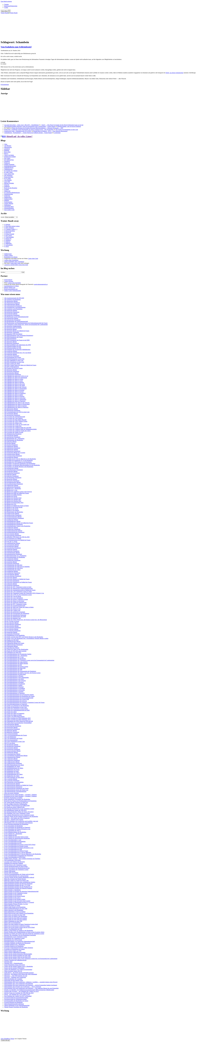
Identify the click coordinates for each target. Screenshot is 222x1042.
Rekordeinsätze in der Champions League (15, 936)
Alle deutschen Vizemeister (11, 332)
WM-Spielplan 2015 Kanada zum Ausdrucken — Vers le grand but (22, 986)
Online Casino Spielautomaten (12, 290)
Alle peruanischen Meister (11, 546)
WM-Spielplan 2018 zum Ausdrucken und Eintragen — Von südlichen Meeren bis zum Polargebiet (31, 988)
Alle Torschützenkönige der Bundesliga (15, 658)
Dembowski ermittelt (10, 156)
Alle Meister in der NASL (11, 509)
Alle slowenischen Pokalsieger (12, 627)
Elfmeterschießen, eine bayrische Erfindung (69, 126)
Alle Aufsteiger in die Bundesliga (13, 309)
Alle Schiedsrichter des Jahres (12, 569)
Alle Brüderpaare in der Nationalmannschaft (16, 316)
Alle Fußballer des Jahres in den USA (14, 384)
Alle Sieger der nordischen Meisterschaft (15, 602)
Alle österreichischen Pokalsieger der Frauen (16, 788)
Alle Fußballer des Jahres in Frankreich (15, 393)
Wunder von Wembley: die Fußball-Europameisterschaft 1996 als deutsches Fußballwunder (29, 990)
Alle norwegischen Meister (11, 534)
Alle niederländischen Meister (12, 521)
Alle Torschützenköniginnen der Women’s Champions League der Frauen (24, 702)
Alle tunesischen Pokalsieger (12, 729)
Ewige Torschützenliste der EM (12, 843)
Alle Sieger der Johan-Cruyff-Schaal (14, 601)
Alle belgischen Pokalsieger (11, 312)
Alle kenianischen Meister (11, 468)
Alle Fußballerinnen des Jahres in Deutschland (17, 404)
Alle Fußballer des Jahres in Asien (13, 380)
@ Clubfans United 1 (10, 229)
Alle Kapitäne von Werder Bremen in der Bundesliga (18, 466)
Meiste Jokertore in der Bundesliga (13, 910)
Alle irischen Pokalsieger (11, 445)
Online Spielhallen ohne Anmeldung (14, 261)
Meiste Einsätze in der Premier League (14, 899)
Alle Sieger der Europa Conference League (16, 599)
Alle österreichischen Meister (12, 783)
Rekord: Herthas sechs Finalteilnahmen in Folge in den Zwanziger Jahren (24, 932)
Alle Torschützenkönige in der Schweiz (15, 680)
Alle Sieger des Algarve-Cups (12, 608)
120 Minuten (7, 145)
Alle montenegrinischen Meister (13, 516)
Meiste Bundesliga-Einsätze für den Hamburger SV (18, 886)
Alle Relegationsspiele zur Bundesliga (14, 557)
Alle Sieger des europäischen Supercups (15, 615)
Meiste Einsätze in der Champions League (15, 893)
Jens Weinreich (8, 175)
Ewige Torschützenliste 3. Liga (12, 840)
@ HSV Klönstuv (9, 227)
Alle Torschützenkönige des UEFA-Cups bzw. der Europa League (22, 673)
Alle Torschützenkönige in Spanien (13, 691)
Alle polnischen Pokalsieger (11, 551)
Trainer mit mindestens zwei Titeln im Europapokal (18, 969)
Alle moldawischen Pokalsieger (12, 515)
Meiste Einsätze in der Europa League (14, 896)
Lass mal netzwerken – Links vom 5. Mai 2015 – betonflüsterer (21, 125)
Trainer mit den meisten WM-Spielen (14, 968)
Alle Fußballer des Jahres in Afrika (13, 379)
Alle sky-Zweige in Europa (11, 621)
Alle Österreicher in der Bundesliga (14, 782)
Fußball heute (8, 254)
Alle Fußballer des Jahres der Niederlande (15, 377)
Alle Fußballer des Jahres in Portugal (14, 396)
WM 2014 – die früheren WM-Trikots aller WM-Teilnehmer (20, 974)
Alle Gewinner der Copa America (13, 418)
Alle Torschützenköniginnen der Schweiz (15, 701)
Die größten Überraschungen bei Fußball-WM (16, 805)
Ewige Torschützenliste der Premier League (16, 846)
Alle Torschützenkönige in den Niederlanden (16, 677)
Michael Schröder (9, 183)
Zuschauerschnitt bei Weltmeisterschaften (15, 999)
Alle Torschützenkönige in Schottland (14, 688)
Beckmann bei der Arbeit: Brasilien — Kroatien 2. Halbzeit (20, 796)
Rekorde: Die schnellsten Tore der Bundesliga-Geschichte (20, 935)
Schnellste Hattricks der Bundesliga (14, 946)
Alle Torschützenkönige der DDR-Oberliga (16, 663)
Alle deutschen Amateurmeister (12, 326)
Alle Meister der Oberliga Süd (12, 499)
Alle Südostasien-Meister (11, 646)
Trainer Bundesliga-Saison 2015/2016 (14, 965)
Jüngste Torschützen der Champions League (16, 869)
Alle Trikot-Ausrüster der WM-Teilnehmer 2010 (17, 718)
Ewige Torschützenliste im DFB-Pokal (14, 857)
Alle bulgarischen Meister (11, 318)
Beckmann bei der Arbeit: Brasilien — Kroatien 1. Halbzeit (20, 794)
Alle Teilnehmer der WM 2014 (12, 652)
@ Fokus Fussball (9, 234)
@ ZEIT (6, 246)
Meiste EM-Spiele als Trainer (12, 905)
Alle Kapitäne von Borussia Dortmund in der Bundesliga (19, 463)
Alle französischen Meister (11, 373)
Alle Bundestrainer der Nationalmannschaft (16, 321)
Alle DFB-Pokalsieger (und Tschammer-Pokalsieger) (18, 335)
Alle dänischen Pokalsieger (11, 343)
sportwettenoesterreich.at (41, 284)
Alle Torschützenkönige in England (14, 682)
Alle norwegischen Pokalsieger (12, 535)
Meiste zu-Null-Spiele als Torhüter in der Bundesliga (18, 930)
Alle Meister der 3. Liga (10, 490)
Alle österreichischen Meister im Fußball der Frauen (18, 785)
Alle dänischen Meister (10, 341)
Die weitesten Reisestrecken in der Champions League (19, 815)
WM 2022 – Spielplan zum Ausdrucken (15, 977)
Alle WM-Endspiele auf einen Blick (14, 777)
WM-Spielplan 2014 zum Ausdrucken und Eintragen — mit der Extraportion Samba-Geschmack (30, 985)
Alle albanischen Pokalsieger (12, 302)
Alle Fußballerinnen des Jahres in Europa (15, 405)
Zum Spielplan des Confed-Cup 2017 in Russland (17, 996)
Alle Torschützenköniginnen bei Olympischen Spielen (19, 694)
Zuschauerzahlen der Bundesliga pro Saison (16, 1000)
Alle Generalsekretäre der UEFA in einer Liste (16, 412)
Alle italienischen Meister (11, 449)
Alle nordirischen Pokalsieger (12, 529)
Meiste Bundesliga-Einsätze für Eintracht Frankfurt (18, 888)
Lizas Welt (7, 181)
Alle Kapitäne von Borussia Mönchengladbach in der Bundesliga (22, 465)
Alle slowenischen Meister (11, 626)
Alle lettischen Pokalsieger (11, 476)
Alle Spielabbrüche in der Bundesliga (14, 635)
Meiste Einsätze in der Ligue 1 (12, 897)
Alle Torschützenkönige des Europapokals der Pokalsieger (20, 671)
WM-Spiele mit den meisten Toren (13, 980)
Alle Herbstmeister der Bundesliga (13, 440)
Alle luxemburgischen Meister (12, 482)
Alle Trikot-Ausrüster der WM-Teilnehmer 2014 (17, 719)
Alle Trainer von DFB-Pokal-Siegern (14, 716)
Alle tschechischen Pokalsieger (12, 726)
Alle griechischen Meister (11, 435)
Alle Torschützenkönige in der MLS (14, 679)
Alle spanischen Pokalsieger (12, 633)
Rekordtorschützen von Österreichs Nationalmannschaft (19, 941)
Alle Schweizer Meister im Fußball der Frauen (16, 579)
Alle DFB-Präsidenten (10, 338)
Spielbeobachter (8, 194)
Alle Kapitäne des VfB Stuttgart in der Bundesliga (18, 462)
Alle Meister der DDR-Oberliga (13, 494)
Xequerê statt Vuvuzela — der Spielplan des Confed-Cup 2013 (21, 991)
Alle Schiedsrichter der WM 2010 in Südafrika (17, 566)
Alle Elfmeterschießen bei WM (12, 348)
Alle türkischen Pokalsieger (11, 732)
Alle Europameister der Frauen (12, 357)
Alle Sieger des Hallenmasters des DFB (15, 616)
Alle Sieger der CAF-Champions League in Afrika (18, 591)
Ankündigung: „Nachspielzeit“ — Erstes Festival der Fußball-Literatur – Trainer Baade (28, 132)
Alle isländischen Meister (11, 446)
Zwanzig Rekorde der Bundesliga (13, 1002)
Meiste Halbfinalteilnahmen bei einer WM (15, 908)
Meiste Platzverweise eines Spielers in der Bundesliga (18, 913)
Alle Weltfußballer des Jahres (12, 766)
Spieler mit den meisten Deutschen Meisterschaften (18, 954)
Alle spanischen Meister (10, 632)
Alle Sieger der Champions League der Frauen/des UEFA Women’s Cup (24, 593)
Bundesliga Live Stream (10, 257)
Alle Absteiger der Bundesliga (12, 299)
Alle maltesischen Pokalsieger (12, 487)
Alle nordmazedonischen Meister (13, 530)
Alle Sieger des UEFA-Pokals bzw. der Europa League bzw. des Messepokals (25, 619)
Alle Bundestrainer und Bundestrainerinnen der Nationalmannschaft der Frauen (26, 323)
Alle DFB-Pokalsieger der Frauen (13, 337)
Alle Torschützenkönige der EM (13, 665)
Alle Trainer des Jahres (10, 712)
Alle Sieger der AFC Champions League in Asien (17, 587)
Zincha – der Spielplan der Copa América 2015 (17, 994)
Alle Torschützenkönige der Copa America (16, 662)
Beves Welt (7, 152)
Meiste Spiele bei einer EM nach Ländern (15, 918)
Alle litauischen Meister (10, 479)
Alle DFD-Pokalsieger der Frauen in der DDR (17, 340)
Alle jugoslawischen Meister (12, 454)
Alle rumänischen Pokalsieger (12, 560)
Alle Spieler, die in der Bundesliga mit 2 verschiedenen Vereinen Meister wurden (26, 638)
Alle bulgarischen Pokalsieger (12, 320)
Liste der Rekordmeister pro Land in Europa (16, 876)
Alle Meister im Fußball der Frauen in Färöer (16, 505)
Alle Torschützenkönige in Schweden (14, 690)
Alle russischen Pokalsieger (11, 563)
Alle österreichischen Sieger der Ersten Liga (16, 790)
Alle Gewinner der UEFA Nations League (15, 421)
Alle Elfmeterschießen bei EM (12, 346)
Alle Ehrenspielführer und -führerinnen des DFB (17, 345)
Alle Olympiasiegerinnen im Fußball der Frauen (17, 540)
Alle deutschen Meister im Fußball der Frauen (16, 331)
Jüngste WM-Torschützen (11, 872)
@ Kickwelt (7, 232)
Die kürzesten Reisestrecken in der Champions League (19, 808)
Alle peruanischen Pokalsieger (12, 548)
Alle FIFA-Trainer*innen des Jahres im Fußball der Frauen (20, 365)
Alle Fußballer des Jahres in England (14, 390)
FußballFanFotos (8, 167)
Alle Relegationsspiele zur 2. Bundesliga (15, 555)
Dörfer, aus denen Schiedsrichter (174, 72)
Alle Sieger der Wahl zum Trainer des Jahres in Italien (19, 607)
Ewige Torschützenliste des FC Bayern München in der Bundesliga (22, 854)
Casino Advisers (8, 281)
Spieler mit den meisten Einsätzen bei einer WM (17, 955)
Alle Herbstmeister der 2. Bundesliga (14, 438)
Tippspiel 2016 (8, 961)
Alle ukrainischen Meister (11, 744)
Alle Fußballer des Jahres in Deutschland (15, 388)
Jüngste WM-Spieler (9, 871)
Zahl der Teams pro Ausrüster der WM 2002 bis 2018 (18, 993)
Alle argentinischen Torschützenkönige (14, 307)
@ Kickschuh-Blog (9, 231)
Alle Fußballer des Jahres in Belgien (14, 382)
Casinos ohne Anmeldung (11, 260)
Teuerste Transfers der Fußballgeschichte (15, 960)
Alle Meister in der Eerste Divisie (13, 507)
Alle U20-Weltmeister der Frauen (13, 738)
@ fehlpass (7, 241)
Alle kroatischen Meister (11, 471)
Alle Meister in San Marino (11, 510)
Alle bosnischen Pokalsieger (12, 315)
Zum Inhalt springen (6, 1)
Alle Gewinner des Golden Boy (13, 426)
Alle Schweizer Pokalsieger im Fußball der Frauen (18, 582)
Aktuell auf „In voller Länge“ (19, 136)
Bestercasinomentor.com (11, 289)
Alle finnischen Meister (10, 370)
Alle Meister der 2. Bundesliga (12, 488)
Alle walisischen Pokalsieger (12, 760)
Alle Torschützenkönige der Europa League (16, 666)
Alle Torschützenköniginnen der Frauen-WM (16, 699)
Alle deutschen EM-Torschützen (13, 327)
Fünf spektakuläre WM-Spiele (12, 860)
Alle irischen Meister (10, 443)
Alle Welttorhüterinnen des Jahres (13, 774)
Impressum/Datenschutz (10, 6)
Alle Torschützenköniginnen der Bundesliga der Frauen (19, 696)
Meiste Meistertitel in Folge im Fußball (14, 911)
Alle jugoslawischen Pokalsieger (13, 455)
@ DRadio (7, 224)
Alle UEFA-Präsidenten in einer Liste (14, 741)
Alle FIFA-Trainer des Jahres (12, 363)
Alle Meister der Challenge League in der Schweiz (18, 491)
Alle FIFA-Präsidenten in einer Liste (14, 362)
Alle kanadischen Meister (11, 457)
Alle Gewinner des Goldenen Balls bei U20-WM (17, 427)
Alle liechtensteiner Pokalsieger (12, 477)
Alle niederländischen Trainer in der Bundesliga (17, 526)
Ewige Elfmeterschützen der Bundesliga (15, 832)
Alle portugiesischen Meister (12, 552)
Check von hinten (9, 155)
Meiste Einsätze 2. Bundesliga (12, 890)
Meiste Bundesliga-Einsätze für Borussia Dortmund (18, 883)
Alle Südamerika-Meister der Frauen (14, 643)
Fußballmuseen (8, 169)
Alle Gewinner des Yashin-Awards (13, 432)
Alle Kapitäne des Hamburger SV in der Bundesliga (18, 460)
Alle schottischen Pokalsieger (12, 573)
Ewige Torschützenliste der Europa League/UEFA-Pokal (19, 844)
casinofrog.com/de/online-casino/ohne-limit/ (16, 264)
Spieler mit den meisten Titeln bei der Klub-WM (17, 957)
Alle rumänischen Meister (11, 559)
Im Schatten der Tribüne (10, 170)
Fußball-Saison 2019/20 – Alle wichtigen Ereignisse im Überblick (22, 858)
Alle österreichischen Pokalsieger (13, 787)
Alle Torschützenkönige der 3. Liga (14, 657)
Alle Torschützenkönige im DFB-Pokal (15, 674)
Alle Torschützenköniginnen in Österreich (15, 704)
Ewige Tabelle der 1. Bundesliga (13, 833)
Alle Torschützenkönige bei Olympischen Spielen (17, 654)
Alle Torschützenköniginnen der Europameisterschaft (18, 698)
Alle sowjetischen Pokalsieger (12, 630)
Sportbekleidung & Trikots (11, 286)
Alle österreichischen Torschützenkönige (15, 791)
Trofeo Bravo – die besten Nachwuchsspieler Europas (19, 972)
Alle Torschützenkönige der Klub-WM (14, 668)
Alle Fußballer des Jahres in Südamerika (15, 399)
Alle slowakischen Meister (11, 623)
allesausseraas (8, 147)
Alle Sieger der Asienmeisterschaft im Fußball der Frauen (19, 590)
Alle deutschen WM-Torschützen (13, 334)
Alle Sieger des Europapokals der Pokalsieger (16, 613)
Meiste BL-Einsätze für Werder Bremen (15, 879)
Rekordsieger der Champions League (14, 938)
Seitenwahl (7, 191)
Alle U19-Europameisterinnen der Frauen (15, 735)
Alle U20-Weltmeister (10, 737)
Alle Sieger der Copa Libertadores (13, 598)
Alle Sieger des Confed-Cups (12, 610)
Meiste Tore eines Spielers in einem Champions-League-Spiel (21, 924)
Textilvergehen (8, 202)
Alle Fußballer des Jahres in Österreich (14, 401)
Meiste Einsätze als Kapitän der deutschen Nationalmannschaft (21, 891)
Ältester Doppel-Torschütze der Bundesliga (16, 1007)
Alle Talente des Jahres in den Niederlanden (16, 649)
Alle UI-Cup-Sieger (9, 743)
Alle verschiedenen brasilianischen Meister (15, 755)
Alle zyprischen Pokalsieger (11, 780)
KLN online (7, 178)
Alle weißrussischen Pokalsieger (13, 763)
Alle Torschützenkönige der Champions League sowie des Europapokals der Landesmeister (29, 660)
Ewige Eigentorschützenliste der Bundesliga (16, 824)
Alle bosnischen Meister (10, 313)
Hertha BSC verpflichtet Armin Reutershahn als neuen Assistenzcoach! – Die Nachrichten (28, 129)
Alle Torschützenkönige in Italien (13, 685)
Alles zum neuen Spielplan (11, 793)
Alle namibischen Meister (11, 519)
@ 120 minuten (8, 245)
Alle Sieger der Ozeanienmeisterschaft (14, 605)
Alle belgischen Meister (10, 310)
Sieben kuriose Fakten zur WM (12, 951)
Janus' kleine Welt (9, 174)
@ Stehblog (7, 240)
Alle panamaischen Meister (11, 544)
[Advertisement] (111, 26)
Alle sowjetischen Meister (11, 629)
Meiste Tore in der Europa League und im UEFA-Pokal (19, 927)
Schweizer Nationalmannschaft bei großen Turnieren (18, 947)
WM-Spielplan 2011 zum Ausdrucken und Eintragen (18, 983)
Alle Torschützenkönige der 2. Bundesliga (15, 655)
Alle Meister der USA (10, 504)
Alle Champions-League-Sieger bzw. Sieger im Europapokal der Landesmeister (26, 324)
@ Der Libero (8, 235)
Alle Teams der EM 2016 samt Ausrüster (15, 651)
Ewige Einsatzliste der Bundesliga (13, 826)
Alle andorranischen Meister (12, 304)
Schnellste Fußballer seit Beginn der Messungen (17, 943)
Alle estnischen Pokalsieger (11, 356)
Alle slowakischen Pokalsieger (12, 624)
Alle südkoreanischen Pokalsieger (13, 644)
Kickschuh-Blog (8, 177)
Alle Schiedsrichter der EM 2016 (13, 565)
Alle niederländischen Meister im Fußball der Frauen (18, 523)
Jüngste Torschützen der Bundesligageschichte (17, 868)
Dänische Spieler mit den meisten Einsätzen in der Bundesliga (21, 816)
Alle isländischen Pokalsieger (12, 448)
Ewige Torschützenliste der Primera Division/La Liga (18, 847)
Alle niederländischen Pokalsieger (13, 524)
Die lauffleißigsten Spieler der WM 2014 (15, 810)
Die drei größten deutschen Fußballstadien (15, 804)
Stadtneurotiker (8, 199)
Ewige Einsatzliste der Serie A (12, 830)
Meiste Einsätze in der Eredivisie (13, 894)
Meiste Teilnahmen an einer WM (13, 921)
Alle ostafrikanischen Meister (12, 543)
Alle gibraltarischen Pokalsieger (13, 434)
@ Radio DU (8, 238)
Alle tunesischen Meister (11, 727)
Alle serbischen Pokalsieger (11, 585)
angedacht (7, 149)
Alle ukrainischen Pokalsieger (12, 746)
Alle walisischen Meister (11, 758)
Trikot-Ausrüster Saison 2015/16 (13, 971)
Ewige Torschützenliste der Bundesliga (14, 841)
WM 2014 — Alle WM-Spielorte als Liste (15, 975)
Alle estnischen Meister (10, 354)
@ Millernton (8, 243)
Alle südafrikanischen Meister (12, 641)
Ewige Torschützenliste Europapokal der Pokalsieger (18, 855)
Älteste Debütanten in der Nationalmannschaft (16, 1005)
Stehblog (6, 200)
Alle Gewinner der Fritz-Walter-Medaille (15, 420)
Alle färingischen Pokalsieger (12, 410)
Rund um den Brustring (10, 188)
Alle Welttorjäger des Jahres (11, 776)
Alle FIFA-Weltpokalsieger (11, 366)
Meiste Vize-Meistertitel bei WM (13, 929)
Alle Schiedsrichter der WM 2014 (13, 568)
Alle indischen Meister (10, 441)
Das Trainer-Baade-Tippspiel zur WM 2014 (16, 802)
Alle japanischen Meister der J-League (14, 452)
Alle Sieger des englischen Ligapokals (14, 612)
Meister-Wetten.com (9, 287)
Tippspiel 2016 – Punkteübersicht (13, 963)
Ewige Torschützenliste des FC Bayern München (17, 852)
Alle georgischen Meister (11, 413)
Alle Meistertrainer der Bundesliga (13, 512)
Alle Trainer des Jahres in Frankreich (14, 713)
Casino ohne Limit (33, 258)
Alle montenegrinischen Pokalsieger (14, 518)
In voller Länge (8, 172)
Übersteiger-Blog (9, 206)
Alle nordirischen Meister (11, 527)
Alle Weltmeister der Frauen (12, 769)
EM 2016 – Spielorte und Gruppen (13, 819)
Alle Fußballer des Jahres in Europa (14, 391)
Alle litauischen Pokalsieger (11, 480)
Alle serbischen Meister (10, 584)
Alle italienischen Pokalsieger (12, 451)
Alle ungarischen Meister (11, 747)
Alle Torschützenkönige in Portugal (14, 687)
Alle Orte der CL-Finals (10, 541)
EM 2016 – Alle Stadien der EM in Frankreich (17, 818)
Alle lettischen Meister (10, 474)
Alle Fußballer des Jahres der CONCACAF (16, 376)
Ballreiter (6, 150)
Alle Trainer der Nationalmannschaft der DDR (17, 710)
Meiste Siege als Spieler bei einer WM (14, 915)
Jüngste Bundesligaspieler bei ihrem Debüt (15, 866)
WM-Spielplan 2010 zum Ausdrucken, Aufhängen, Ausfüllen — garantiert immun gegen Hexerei (30, 982)
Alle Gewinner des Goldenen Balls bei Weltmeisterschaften (20, 429)
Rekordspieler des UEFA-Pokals (13, 940)
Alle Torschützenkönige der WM (13, 669)
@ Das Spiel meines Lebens (12, 226)
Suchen (3, 272)
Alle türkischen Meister (10, 730)
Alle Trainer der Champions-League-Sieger (16, 708)
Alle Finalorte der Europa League (13, 368)
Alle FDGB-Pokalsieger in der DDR (14, 359)
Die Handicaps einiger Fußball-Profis (14, 807)
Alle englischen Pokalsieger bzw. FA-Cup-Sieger (17, 352)
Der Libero (7, 158)
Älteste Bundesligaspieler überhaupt (14, 1004)
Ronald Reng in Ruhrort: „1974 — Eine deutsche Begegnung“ (50, 131)
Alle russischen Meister (10, 562)
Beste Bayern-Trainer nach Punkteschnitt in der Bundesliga (20, 801)
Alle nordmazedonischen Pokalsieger (14, 532)
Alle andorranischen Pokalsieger (13, 306)
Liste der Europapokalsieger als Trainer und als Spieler (19, 874)
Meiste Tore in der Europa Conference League (17, 926)
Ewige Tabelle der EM (10, 835)
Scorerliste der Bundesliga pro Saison (14, 949)
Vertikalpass (7, 205)
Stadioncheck (8, 197)
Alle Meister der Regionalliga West (13, 502)
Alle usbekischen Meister (11, 752)
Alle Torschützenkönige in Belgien (13, 676)
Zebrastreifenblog (9, 208)
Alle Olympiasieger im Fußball (12, 538)
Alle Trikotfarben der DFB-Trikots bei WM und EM (18, 721)
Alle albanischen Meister (11, 301)
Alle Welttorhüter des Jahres (12, 772)
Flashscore (7, 163)
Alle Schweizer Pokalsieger (11, 580)
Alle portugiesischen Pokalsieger (13, 554)
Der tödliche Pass (9, 160)
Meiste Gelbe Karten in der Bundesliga (14, 907)
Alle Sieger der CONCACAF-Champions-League (18, 594)
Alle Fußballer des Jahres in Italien (13, 395)
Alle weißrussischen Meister (12, 762)
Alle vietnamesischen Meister (12, 757)
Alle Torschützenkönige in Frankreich (14, 683)
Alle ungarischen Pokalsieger (12, 749)
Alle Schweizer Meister (10, 577)
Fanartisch (7, 161)
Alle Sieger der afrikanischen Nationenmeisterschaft (18, 588)
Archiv (3, 217)
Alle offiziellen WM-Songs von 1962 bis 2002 (17, 537)
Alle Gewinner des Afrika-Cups (13, 423)
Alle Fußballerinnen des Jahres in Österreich (16, 407)
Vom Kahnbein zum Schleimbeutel (16, 47)
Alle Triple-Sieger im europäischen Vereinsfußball (17, 723)
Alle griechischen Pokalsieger (12, 437)
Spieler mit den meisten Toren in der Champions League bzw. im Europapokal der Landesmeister (30, 958)
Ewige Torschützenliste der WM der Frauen (16, 851)
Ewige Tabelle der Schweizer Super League (16, 837)
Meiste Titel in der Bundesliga (12, 922)
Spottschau (7, 195)
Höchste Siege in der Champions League (15, 865)
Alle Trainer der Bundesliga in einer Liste (66, 129)
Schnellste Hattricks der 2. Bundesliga (14, 944)
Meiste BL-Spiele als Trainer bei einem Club (16, 880)
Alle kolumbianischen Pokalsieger (13, 470)
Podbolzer (7, 186)
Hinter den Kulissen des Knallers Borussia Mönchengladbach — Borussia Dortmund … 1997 (37, 128)
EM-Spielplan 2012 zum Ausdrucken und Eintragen (18, 822)
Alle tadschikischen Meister (11, 648)
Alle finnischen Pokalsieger (11, 371)
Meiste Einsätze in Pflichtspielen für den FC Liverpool (19, 902)
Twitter (6, 7)
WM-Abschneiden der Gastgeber (13, 979)
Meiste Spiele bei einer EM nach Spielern (15, 919)
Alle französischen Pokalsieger (12, 374)
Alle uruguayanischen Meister (12, 751)
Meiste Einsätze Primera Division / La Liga (16, 904)
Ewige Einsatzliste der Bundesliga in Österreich (17, 827)
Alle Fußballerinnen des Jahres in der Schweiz (16, 402)
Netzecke (6, 184)
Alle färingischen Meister (11, 409)
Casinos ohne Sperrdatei (14, 283)
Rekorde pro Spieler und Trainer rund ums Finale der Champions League (24, 933)
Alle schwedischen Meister (11, 574)
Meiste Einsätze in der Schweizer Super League (17, 901)
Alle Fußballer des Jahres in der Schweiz (15, 387)
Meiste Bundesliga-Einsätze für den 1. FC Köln (17, 885)
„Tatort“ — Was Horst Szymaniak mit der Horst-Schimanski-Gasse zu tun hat (62, 125)
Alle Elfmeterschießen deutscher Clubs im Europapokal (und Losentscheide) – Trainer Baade (29, 126)
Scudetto (6, 189)
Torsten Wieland (8, 203)
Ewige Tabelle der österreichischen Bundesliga (17, 838)
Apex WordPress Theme (7, 1038)
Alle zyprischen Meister (10, 779)
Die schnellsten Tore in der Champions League (17, 813)
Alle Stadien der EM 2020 (11, 640)
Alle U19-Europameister (11, 733)
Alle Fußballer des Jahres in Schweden (14, 398)
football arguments (9, 164)
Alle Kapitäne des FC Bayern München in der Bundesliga (20, 459)
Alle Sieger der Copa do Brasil (12, 596)
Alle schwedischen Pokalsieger (12, 576)
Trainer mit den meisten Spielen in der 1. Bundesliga (18, 966)
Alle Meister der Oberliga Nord (12, 498)
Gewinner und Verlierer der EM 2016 (14, 861)
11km (5, 144)
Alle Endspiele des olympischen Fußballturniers (17, 349)
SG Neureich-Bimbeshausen (12, 192)
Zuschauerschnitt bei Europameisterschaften (16, 997)
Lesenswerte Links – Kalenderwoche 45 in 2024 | (17, 131)
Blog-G (6, 153)
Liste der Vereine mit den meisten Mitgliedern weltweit (19, 877)
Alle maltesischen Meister (11, 485)
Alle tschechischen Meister (11, 724)
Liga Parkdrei (8, 180)
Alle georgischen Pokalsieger (12, 415)
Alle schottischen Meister (11, 571)
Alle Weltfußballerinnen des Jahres (13, 768)
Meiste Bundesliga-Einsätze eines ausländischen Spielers (19, 882)
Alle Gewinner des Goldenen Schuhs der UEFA (17, 430)
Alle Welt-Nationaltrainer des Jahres (14, 765)
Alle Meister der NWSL (10, 496)
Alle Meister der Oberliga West (12, 501)
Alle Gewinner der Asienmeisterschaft (14, 416)
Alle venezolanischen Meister (12, 754)
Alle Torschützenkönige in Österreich (14, 693)
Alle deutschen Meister (10, 329)
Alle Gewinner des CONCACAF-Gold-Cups (16, 424)
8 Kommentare (5, 84)
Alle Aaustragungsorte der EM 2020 (14, 298)
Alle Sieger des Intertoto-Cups (12, 618)
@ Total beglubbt (9, 237)
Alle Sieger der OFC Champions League (15, 604)
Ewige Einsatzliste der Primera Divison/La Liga (17, 829)
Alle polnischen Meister (10, 549)
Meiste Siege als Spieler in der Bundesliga (15, 916)
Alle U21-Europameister (11, 740)
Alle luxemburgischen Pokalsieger (13, 484)
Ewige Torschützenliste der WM (13, 849)
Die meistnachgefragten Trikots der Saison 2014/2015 (19, 812)
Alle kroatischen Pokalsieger (12, 473)
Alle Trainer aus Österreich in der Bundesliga (16, 705)
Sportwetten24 (8, 279)
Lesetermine (57, 132)
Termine (6, 4)
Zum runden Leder (9, 209)
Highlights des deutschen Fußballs (13, 863)
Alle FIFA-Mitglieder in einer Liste (13, 360)
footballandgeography (10, 166)
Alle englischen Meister (10, 351)
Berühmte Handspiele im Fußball (13, 797)
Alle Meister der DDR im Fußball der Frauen (16, 493)
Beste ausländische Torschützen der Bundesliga (17, 799)
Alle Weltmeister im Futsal (11, 771)
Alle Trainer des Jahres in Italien (13, 715)
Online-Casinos (8, 255)
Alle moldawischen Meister (11, 513)
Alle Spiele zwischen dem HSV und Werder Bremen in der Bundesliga (23, 637)
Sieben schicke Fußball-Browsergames (14, 952)
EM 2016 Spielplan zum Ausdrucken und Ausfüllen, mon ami (21, 821)
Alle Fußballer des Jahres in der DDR (14, 385)
